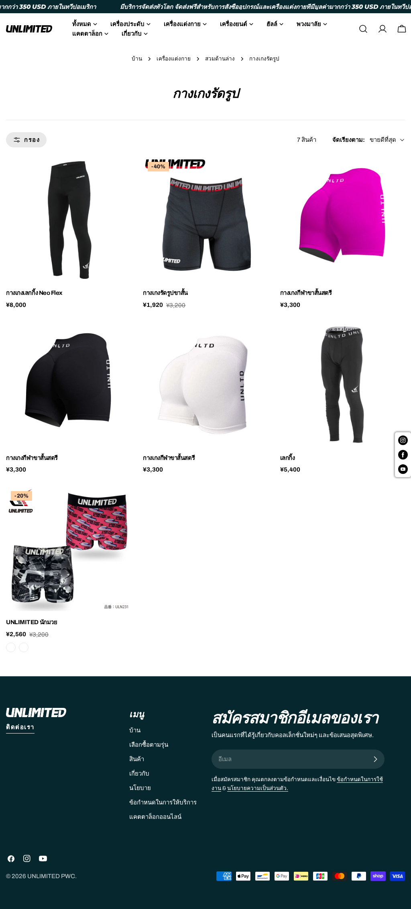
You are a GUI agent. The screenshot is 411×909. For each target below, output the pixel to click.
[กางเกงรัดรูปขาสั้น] (205, 219)
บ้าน (137, 59)
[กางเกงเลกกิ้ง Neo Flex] (68, 219)
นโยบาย (140, 788)
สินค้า (136, 759)
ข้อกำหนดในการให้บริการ (163, 802)
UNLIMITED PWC (51, 876)
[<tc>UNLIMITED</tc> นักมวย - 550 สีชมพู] (11, 647)
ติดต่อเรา (20, 727)
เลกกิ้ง (287, 458)
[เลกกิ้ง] (342, 384)
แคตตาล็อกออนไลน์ (155, 817)
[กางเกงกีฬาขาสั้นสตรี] (342, 219)
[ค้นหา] (363, 29)
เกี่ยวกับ (139, 773)
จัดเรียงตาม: (348, 140)
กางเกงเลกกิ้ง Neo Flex (34, 293)
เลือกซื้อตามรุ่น (148, 745)
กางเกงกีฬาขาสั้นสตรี (306, 293)
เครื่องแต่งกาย (174, 59)
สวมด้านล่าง (220, 59)
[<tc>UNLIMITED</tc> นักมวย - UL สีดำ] (23, 647)
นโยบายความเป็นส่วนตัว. (257, 788)
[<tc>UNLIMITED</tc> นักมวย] (68, 548)
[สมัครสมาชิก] (375, 759)
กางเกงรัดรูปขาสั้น (165, 293)
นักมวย (31, 622)
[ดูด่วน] (119, 174)
